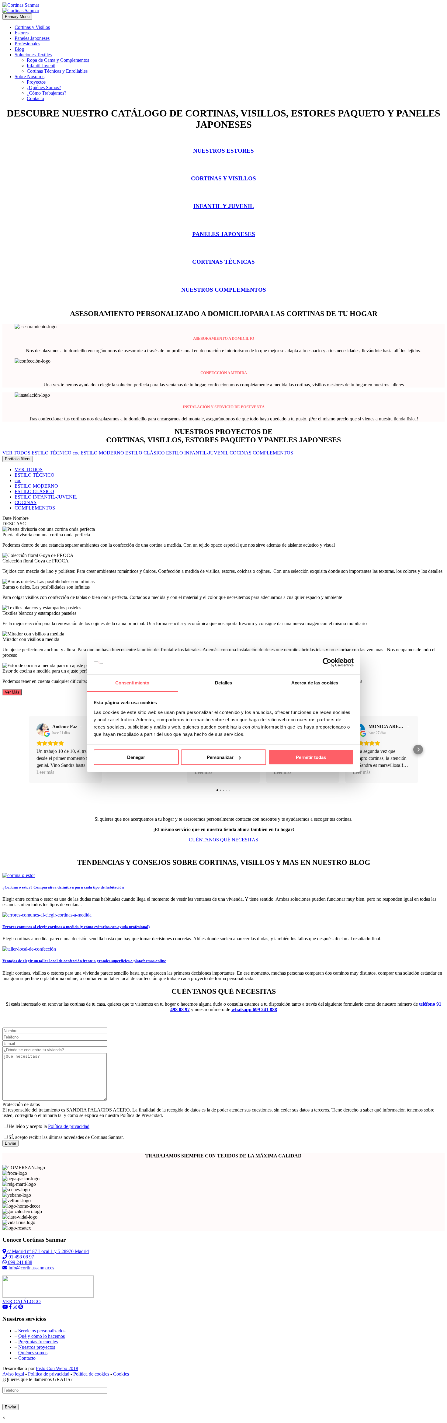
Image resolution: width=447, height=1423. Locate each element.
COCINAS (25, 502)
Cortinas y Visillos (32, 27)
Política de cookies (91, 1373)
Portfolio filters (17, 459)
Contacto (35, 98)
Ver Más (12, 692)
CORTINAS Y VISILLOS (223, 178)
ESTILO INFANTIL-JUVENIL (46, 496)
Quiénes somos (32, 1352)
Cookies (121, 1373)
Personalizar (220, 757)
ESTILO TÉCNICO (34, 475)
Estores (22, 32)
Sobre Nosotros (29, 76)
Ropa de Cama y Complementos (58, 60)
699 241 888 (19, 1262)
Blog (19, 49)
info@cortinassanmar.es (30, 1267)
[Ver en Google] (42, 729)
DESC (8, 523)
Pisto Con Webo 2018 (57, 1368)
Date (7, 518)
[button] (29, 749)
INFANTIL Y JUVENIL (223, 206)
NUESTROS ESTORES (223, 151)
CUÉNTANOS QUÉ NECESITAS (223, 839)
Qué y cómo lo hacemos (41, 1336)
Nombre (21, 518)
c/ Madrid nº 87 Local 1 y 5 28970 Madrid (47, 1251)
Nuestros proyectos (36, 1347)
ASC (21, 523)
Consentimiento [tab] (132, 682)
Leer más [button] (45, 772)
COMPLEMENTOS (35, 507)
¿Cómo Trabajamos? (46, 93)
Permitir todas (311, 757)
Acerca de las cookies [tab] (314, 682)
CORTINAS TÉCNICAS (223, 262)
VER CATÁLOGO (21, 1301)
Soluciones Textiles (33, 54)
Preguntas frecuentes (38, 1341)
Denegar (136, 757)
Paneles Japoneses (32, 38)
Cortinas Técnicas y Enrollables (57, 71)
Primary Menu (17, 16)
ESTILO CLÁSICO (34, 491)
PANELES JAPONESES (223, 234)
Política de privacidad (68, 1126)
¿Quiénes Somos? (44, 87)
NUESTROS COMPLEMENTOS (223, 290)
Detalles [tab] (223, 682)
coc (18, 480)
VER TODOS (29, 469)
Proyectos (36, 82)
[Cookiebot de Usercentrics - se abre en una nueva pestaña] (327, 662)
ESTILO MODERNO (36, 486)
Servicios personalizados (41, 1330)
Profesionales (27, 43)
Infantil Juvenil (41, 65)
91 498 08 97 (20, 1256)
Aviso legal (13, 1373)
